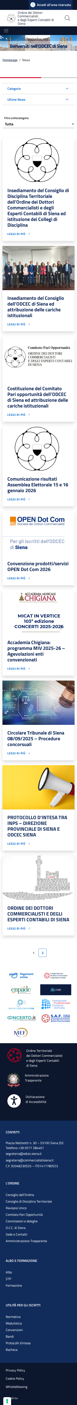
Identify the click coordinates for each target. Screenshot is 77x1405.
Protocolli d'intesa (18, 1343)
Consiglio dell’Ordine (20, 1194)
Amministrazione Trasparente (26, 1240)
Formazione (14, 1285)
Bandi (10, 1336)
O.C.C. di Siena (15, 1227)
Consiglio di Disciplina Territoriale (29, 1201)
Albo (9, 1272)
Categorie (14, 88)
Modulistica (14, 1323)
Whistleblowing (16, 1386)
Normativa (13, 1316)
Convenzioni (14, 1329)
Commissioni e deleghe (22, 1221)
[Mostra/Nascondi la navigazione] (6, 30)
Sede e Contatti (16, 1234)
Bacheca (11, 1349)
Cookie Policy (15, 1378)
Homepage (9, 59)
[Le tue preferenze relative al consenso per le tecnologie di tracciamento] (7, 1401)
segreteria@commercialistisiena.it (30, 1160)
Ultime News (16, 99)
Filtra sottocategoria (16, 118)
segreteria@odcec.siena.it (24, 1153)
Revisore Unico (16, 1207)
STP (8, 1278)
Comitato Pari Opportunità (24, 1214)
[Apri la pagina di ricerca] (67, 18)
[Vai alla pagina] (21, 975)
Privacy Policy (15, 1370)
